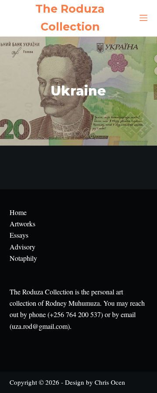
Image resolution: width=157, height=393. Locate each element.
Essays (19, 234)
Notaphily (23, 258)
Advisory (22, 246)
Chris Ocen (110, 382)
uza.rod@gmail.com (40, 326)
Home (18, 212)
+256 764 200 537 (75, 314)
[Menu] (143, 18)
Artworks (22, 223)
